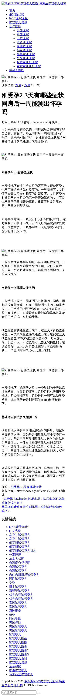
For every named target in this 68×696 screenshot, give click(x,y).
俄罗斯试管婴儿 (19, 542)
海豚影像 (15, 610)
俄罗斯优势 (16, 14)
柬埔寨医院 (24, 46)
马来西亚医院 (26, 58)
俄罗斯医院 (24, 42)
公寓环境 (15, 554)
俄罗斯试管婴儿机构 (22, 550)
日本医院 (23, 38)
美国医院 (23, 30)
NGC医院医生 (18, 18)
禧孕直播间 (16, 70)
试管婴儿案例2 (19, 650)
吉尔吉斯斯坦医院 (29, 66)
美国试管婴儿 (18, 626)
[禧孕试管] (34, 3)
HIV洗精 (15, 530)
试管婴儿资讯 (18, 22)
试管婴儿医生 (18, 638)
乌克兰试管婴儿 (19, 534)
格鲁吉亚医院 (26, 54)
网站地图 (15, 618)
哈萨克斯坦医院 (27, 62)
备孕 (27, 85)
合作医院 (15, 26)
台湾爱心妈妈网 (19, 562)
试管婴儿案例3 (19, 654)
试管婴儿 (15, 634)
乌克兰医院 (24, 50)
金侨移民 (15, 666)
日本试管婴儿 (18, 586)
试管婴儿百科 (18, 658)
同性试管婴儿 (18, 578)
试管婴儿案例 (18, 646)
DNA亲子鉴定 (18, 526)
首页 (12, 10)
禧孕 (12, 614)
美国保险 (15, 622)
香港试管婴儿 (18, 670)
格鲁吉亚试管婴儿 (21, 594)
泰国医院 (23, 34)
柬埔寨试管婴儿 (19, 590)
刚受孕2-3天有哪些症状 (26, 487)
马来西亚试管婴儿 (21, 674)
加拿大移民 (16, 558)
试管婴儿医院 (18, 642)
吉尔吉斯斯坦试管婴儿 (24, 574)
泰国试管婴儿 (18, 602)
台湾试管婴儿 (18, 566)
